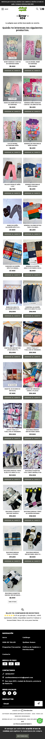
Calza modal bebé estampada (33, 63)
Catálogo (26, 637)
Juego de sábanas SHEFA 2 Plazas (33, 390)
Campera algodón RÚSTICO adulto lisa (33, 308)
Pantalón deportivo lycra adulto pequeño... (12, 349)
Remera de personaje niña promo (32, 144)
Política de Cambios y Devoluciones (31, 648)
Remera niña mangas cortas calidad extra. (32, 103)
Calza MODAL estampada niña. (12, 144)
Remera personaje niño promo (32, 185)
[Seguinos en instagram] (4, 693)
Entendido (22, 736)
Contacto (6, 654)
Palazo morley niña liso (12, 185)
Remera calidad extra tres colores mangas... (32, 226)
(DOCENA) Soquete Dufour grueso (12, 512)
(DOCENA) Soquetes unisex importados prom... (12, 594)
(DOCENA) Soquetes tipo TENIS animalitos (32, 471)
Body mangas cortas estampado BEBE (12, 63)
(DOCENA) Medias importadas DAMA (32, 431)
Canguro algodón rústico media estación (12, 267)
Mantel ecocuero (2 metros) (12, 390)
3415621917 (9, 674)
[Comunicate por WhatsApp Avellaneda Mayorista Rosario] (40, 720)
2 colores (32, 303)
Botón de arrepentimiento (22, 724)
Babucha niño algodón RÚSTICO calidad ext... (12, 226)
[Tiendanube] (22, 711)
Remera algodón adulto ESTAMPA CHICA (32, 267)
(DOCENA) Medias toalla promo (12, 553)
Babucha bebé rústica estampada (12, 103)
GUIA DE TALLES (9, 642)
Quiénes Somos (29, 642)
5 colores (12, 303)
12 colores (32, 262)
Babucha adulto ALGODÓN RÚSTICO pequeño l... (12, 308)
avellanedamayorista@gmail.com (19, 677)
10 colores (12, 385)
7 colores (12, 426)
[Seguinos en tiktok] (15, 693)
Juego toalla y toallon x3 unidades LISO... (32, 349)
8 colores (32, 344)
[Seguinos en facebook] (9, 693)
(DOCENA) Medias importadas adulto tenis (32, 553)
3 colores (12, 58)
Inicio (4, 637)
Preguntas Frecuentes (11, 647)
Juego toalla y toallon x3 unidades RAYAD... (12, 431)
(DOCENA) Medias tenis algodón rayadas (32, 512)
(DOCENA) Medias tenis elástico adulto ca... (12, 471)
